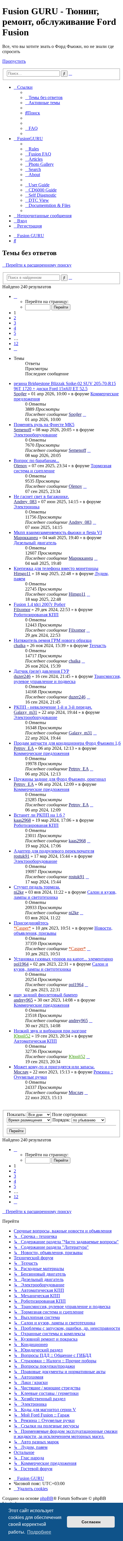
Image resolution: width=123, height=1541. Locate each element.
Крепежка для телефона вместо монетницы (56, 568)
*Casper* (22, 928)
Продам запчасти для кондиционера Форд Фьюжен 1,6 (67, 743)
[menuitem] (44, 97)
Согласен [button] (91, 1522)
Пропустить (14, 61)
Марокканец (26, 537)
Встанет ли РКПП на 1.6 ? (39, 815)
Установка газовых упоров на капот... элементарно (63, 958)
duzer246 (22, 676)
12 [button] (16, 343)
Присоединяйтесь (31, 922)
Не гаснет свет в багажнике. (41, 496)
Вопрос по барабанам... (36, 460)
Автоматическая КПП (35, 1041)
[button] (15, 296)
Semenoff (22, 429)
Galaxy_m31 (25, 712)
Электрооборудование (35, 434)
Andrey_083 (25, 501)
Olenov (20, 465)
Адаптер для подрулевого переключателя (54, 851)
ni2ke (19, 892)
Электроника (26, 506)
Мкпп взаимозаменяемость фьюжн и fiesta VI (58, 532)
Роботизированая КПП (36, 614)
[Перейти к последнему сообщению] (84, 414)
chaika (19, 645)
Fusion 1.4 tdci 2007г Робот (40, 604)
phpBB (46, 1498)
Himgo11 (22, 573)
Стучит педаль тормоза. (37, 887)
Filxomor (22, 609)
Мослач (21, 1071)
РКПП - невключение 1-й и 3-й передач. (53, 707)
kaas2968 (22, 820)
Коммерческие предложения (41, 753)
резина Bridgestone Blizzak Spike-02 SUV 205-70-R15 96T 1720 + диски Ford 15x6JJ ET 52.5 (65, 386)
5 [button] (15, 333)
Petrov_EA (24, 748)
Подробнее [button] (39, 1532)
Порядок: (62, 1119)
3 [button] (15, 323)
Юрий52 (22, 1036)
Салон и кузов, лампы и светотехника (61, 967)
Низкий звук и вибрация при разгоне (50, 1030)
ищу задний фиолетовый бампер (46, 994)
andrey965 (23, 1000)
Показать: (17, 1114)
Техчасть (97, 645)
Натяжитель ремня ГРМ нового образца (53, 640)
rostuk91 (21, 856)
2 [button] (15, 317)
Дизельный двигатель (35, 542)
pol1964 (21, 964)
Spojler (20, 393)
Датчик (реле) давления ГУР (41, 671)
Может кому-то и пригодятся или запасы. (54, 1066)
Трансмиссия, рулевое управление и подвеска (67, 679)
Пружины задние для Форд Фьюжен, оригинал (60, 779)
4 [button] (15, 328)
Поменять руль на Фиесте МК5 (44, 424)
